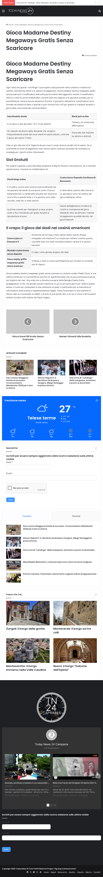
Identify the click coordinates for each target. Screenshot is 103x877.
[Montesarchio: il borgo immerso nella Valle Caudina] (28, 650)
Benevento (62, 872)
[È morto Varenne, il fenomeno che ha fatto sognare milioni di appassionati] (13, 578)
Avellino (72, 872)
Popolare (27, 516)
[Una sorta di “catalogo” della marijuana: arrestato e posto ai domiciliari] (83, 367)
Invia (10, 500)
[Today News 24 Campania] (21, 11)
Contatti (97, 872)
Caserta (80, 872)
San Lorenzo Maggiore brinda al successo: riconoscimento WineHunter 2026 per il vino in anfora (19, 382)
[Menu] (3, 12)
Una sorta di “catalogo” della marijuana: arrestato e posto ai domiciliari (45, 3)
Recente (76, 516)
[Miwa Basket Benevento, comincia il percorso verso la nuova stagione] (13, 566)
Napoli (53, 872)
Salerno (88, 872)
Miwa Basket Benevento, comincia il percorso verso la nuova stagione (57, 562)
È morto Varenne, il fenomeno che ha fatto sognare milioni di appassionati (59, 574)
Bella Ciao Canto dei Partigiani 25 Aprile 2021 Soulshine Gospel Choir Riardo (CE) (75, 783)
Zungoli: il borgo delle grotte (25, 629)
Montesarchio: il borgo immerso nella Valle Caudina (26, 668)
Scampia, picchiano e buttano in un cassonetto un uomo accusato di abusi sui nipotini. (27, 783)
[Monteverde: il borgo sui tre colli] (75, 613)
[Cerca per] (99, 12)
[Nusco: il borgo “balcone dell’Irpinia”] (75, 650)
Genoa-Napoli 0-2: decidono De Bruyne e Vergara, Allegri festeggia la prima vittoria (50, 381)
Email (9, 473)
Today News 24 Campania (51, 744)
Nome (9, 462)
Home (10, 25)
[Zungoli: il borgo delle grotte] (28, 613)
